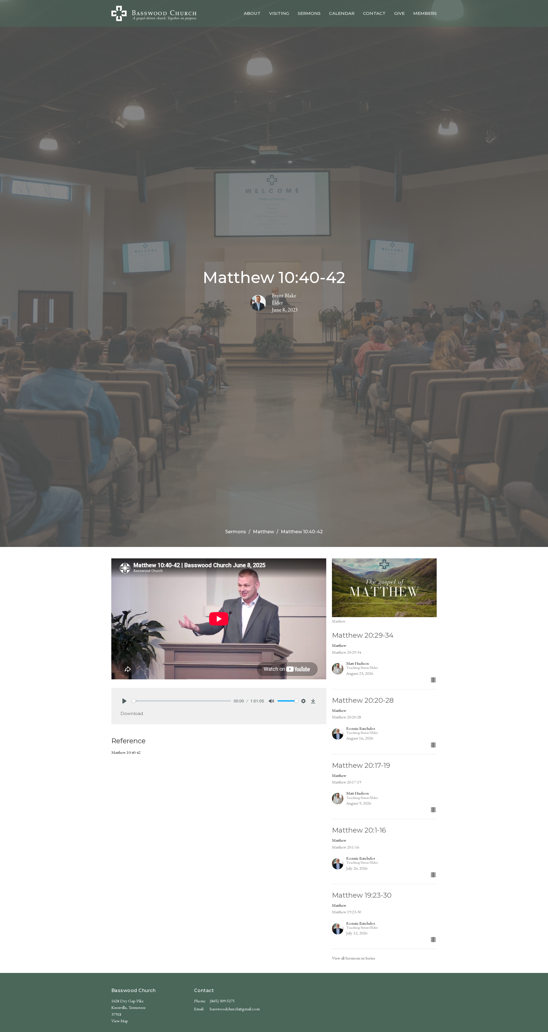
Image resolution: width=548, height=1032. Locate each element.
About (252, 13)
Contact (374, 13)
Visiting (279, 13)
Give (399, 13)
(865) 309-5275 (222, 1000)
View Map (119, 1020)
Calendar (341, 13)
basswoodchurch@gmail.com (235, 1008)
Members (425, 13)
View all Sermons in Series (353, 958)
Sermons (309, 13)
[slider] (181, 701)
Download (131, 713)
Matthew (263, 531)
